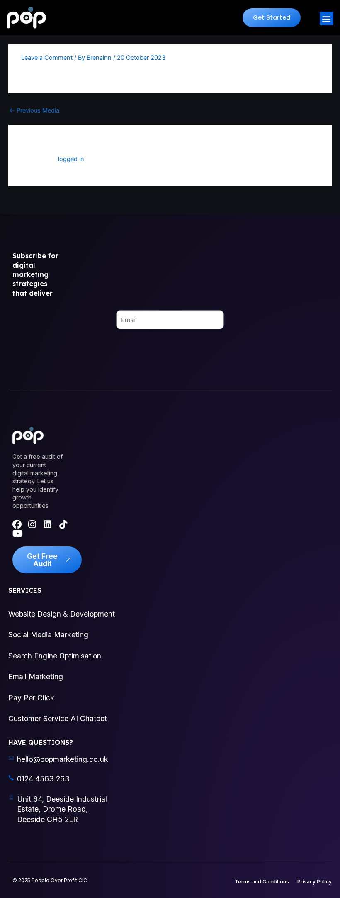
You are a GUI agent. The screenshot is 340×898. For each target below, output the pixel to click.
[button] (272, 17)
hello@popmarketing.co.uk (62, 759)
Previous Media (34, 111)
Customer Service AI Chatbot (57, 718)
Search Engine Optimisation (54, 655)
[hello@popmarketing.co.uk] (11, 758)
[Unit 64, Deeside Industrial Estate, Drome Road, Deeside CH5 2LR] (11, 797)
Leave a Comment (47, 57)
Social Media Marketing (48, 634)
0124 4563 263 (43, 778)
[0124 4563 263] (11, 778)
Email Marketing (35, 676)
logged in (71, 159)
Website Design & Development (61, 613)
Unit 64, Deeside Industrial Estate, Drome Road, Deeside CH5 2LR (62, 809)
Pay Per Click (31, 697)
